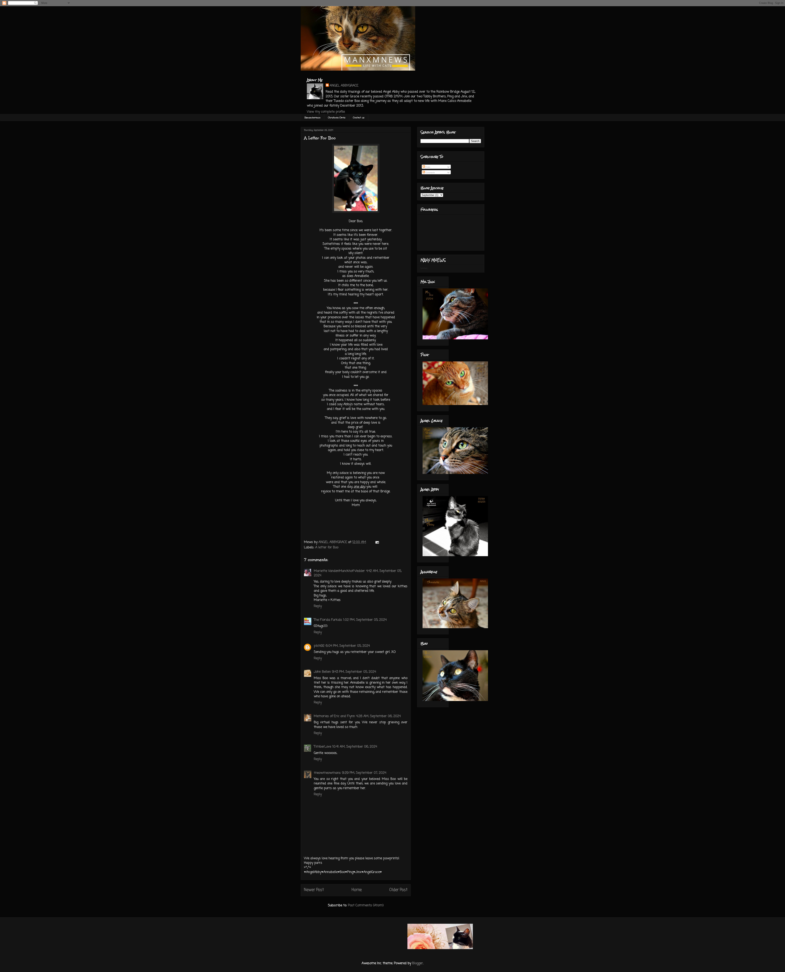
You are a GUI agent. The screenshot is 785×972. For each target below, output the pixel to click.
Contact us (358, 117)
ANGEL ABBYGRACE (344, 85)
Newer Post (314, 890)
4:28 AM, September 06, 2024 (378, 716)
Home (357, 890)
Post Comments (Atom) (366, 905)
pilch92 (319, 646)
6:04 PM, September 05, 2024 (348, 646)
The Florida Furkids (328, 620)
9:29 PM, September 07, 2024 (364, 773)
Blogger (417, 963)
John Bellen (322, 671)
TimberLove (322, 746)
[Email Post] (377, 542)
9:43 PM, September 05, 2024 (354, 671)
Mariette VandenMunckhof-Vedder (339, 571)
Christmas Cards (336, 117)
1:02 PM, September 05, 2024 (365, 620)
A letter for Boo (326, 547)
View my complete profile (326, 111)
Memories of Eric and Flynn (334, 716)
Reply (318, 606)
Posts (427, 167)
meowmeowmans (327, 773)
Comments (430, 172)
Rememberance (312, 117)
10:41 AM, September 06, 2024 (354, 746)
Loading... (424, 268)
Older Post (398, 890)
